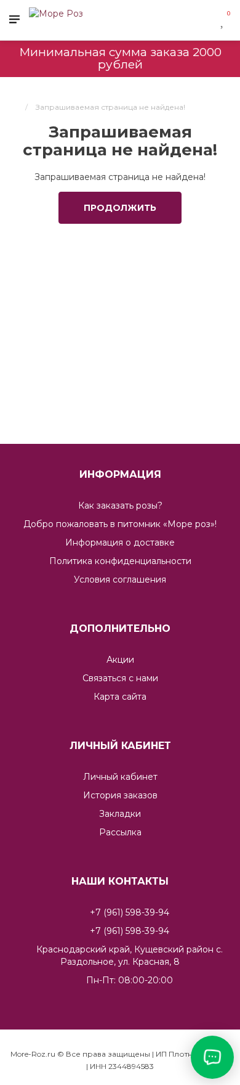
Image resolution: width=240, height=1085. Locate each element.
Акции (120, 659)
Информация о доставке (120, 542)
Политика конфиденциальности (120, 561)
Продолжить (120, 207)
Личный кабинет (120, 776)
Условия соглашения (120, 579)
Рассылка (120, 832)
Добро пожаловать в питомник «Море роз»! (120, 524)
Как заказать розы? (120, 505)
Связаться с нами (120, 678)
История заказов (120, 795)
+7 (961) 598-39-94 (129, 912)
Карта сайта (120, 696)
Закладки (120, 813)
